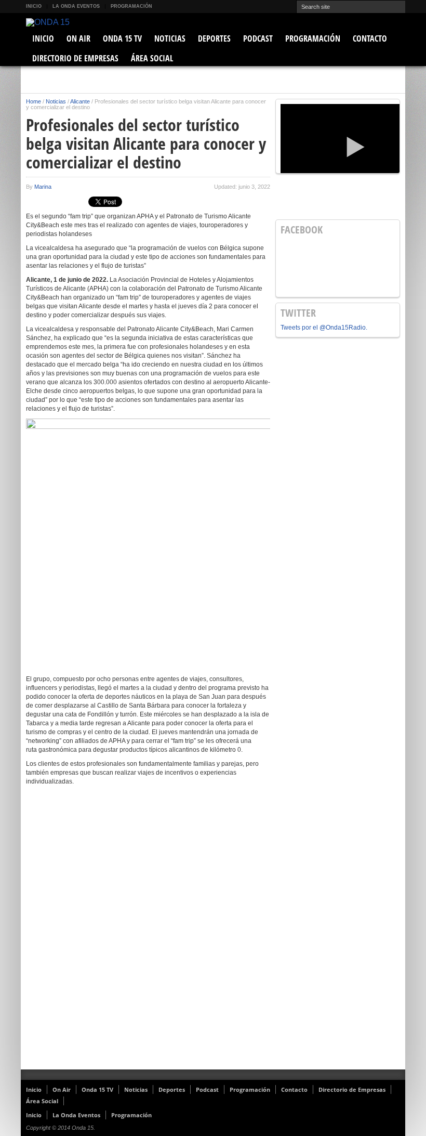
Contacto (370, 38)
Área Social (152, 58)
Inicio (34, 6)
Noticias (169, 38)
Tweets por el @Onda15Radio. (324, 327)
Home (33, 101)
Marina (42, 187)
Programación (131, 6)
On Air (78, 38)
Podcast (258, 38)
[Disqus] (148, 934)
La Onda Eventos (76, 6)
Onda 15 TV (122, 38)
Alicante (80, 101)
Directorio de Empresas (75, 58)
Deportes (214, 38)
